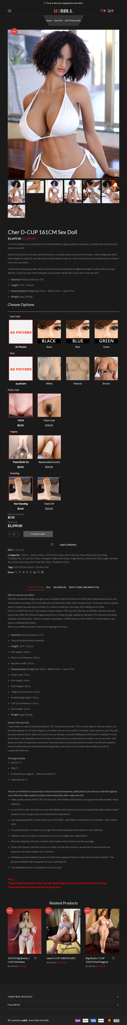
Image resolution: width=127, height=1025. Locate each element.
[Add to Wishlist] (37, 958)
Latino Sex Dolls (93, 558)
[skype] (42, 572)
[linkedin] (35, 572)
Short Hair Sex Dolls (40, 561)
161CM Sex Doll (22, 567)
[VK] (23, 572)
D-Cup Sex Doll (40, 567)
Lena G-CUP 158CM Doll (60, 958)
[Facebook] (20, 572)
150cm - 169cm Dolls (32, 554)
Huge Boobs (77, 558)
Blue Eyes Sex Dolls (96, 554)
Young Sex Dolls (60, 561)
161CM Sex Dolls (73, 20)
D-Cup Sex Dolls (30, 558)
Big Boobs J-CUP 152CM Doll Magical (97, 960)
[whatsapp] (38, 572)
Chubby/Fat (14, 558)
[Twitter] (16, 572)
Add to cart (39, 534)
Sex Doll (58, 20)
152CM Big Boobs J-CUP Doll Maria (19, 960)
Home (49, 20)
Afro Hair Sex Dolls (75, 554)
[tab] (36, 587)
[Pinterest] (27, 572)
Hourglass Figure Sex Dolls (55, 558)
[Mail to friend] (31, 572)
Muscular (23, 561)
